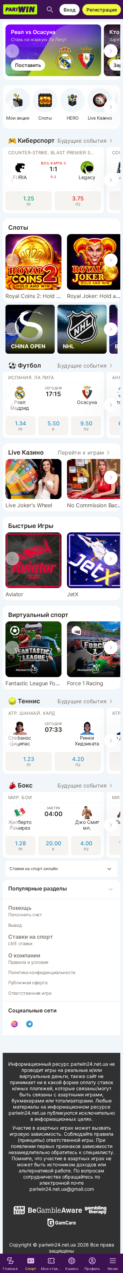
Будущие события (82, 141)
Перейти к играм (81, 452)
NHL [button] (68, 346)
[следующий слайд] (111, 51)
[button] (72, 104)
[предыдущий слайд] (12, 51)
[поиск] (50, 9)
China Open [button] (28, 346)
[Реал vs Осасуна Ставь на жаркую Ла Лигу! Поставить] (54, 74)
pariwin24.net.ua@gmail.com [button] (61, 1189)
